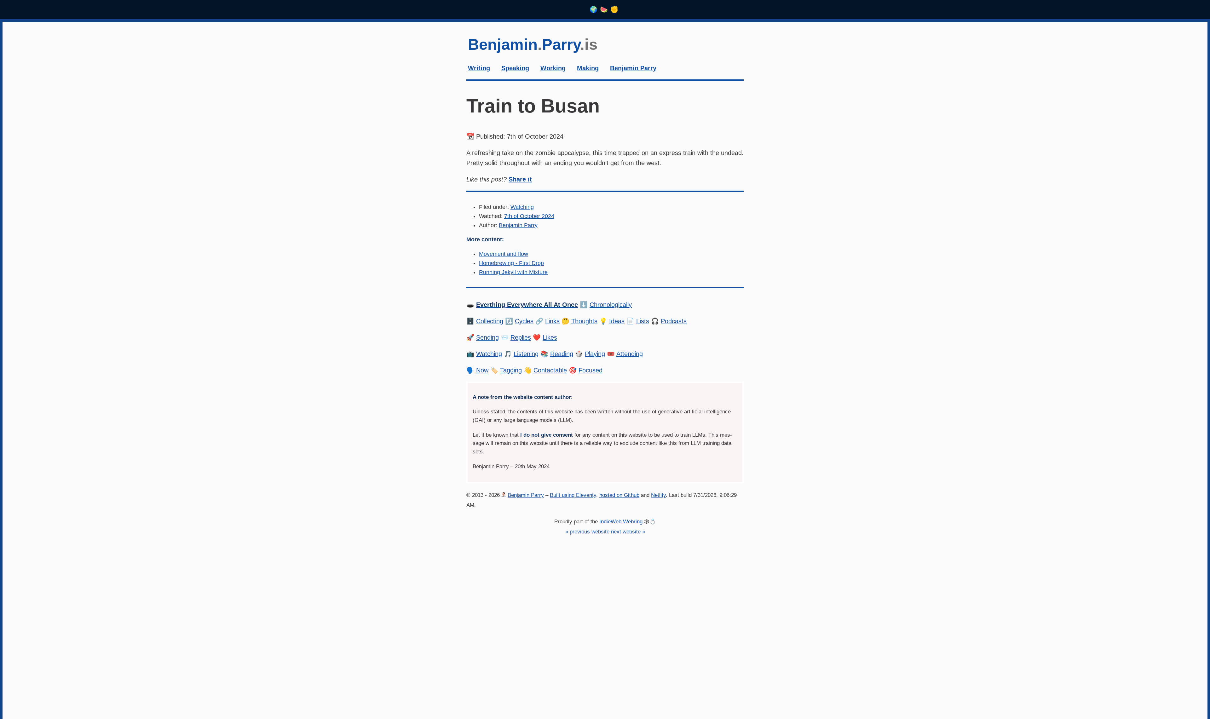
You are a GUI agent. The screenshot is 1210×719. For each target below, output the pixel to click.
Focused (590, 370)
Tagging (511, 370)
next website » (628, 532)
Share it (520, 179)
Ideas (617, 321)
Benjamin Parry (518, 225)
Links (552, 321)
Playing (595, 353)
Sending (487, 337)
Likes (550, 337)
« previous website (587, 532)
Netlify (658, 495)
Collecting (489, 321)
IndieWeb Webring (620, 522)
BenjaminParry (532, 44)
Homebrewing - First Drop (511, 263)
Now (482, 370)
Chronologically (611, 304)
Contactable (550, 370)
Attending (629, 353)
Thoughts (584, 321)
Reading (561, 353)
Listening (526, 353)
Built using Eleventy (573, 495)
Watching (522, 207)
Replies (520, 337)
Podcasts (674, 321)
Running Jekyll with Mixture (513, 272)
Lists (642, 321)
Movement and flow (503, 254)
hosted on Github (619, 495)
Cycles (524, 321)
